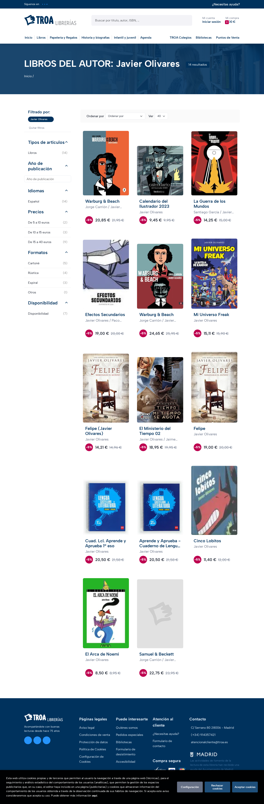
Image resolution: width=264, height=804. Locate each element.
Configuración (190, 787)
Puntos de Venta (227, 37)
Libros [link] (47, 153)
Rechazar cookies (217, 787)
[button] (232, 20)
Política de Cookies (92, 749)
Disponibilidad (43, 303)
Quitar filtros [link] (36, 128)
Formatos (38, 252)
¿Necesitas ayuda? (226, 4)
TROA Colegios (181, 37)
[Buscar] (186, 20)
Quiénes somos (127, 727)
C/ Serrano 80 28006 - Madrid (212, 727)
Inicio (28, 76)
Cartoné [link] (47, 263)
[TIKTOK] (46, 740)
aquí (94, 795)
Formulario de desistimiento (125, 751)
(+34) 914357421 (203, 735)
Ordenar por (95, 116)
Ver (150, 116)
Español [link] (47, 201)
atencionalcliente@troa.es (209, 742)
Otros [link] (47, 292)
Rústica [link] (47, 273)
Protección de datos (93, 742)
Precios (36, 211)
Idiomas (36, 190)
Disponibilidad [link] (47, 313)
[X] (37, 740)
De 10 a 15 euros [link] (47, 232)
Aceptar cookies (245, 787)
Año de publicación (40, 166)
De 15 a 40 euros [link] (47, 242)
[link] (51, 119)
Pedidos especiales (129, 735)
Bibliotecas (204, 37)
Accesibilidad (125, 761)
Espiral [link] (47, 283)
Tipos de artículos (46, 142)
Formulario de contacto (162, 743)
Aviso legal (87, 727)
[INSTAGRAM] (28, 740)
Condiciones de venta (94, 735)
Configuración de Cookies (91, 759)
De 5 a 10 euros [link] (47, 222)
